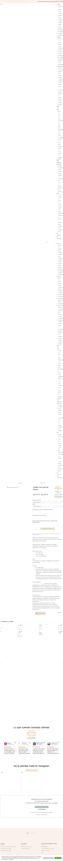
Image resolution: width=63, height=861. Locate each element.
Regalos (59, 164)
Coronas (60, 53)
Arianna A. (24, 743)
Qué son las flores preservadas (8, 846)
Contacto (60, 229)
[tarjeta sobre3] (48, 670)
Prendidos (60, 31)
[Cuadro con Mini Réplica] (28, 670)
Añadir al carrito (47, 528)
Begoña (9, 743)
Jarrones (60, 91)
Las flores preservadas (38, 583)
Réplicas (60, 49)
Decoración (60, 66)
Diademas (60, 55)
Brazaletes (60, 59)
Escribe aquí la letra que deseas (39, 515)
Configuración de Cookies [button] (48, 857)
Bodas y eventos (45, 850)
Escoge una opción (36, 500)
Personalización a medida (47, 848)
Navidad (60, 104)
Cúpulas (60, 24)
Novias (58, 37)
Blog (59, 231)
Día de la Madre (55, 533)
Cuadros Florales (38, 533)
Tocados (60, 51)
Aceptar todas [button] (58, 857)
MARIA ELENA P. (40, 743)
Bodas (58, 4)
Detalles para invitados (48, 533)
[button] (57, 242)
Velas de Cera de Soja (59, 115)
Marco (33, 504)
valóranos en (57, 496)
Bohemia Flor (44, 846)
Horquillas (60, 57)
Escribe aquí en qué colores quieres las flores (42, 509)
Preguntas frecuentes (6, 848)
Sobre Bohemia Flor (60, 226)
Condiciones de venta (6, 850)
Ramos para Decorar (60, 73)
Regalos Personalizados (36, 534)
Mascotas (60, 29)
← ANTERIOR (20, 483)
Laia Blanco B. (54, 743)
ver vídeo (42, 562)
